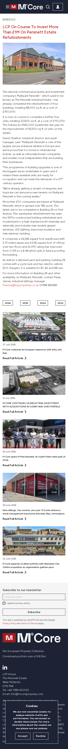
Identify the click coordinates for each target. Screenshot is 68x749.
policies (42, 728)
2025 (25, 303)
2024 (43, 303)
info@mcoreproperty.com (27, 694)
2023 (60, 303)
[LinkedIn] (5, 667)
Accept (23, 736)
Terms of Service (29, 623)
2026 (8, 303)
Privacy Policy (9, 623)
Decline (41, 736)
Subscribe (34, 612)
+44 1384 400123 (18, 690)
